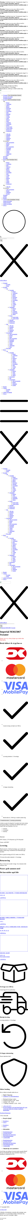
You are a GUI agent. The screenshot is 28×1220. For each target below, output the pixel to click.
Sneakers (11, 330)
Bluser (14, 291)
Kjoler (10, 315)
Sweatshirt (15, 300)
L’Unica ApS (3, 1209)
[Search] (1, 241)
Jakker (14, 294)
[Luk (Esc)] (5, 1218)
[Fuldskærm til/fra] (2, 1218)
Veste (13, 306)
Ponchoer (14, 297)
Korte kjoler (15, 317)
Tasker (11, 342)
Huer (10, 347)
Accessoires (12, 379)
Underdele (11, 307)
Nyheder (5, 283)
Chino (13, 374)
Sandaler (11, 327)
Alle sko (11, 325)
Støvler (11, 328)
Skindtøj (11, 320)
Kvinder (8, 284)
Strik (13, 301)
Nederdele (15, 313)
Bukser (14, 308)
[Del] (4, 1218)
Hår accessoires (13, 338)
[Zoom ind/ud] (0, 1218)
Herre (7, 286)
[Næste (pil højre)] (2, 1219)
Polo (13, 357)
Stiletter (11, 331)
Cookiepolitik (6, 1137)
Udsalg (5, 388)
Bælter (11, 335)
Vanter (11, 344)
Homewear (12, 321)
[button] (14, 431)
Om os (4, 393)
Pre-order (8, 348)
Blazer (14, 296)
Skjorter (14, 298)
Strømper (14, 384)
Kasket (14, 385)
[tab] (5, 820)
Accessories (9, 332)
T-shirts (14, 304)
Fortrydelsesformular (8, 1136)
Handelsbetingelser (7, 1132)
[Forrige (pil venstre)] (0, 1219)
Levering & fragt (7, 1133)
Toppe (14, 303)
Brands (5, 386)
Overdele (11, 290)
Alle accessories (13, 334)
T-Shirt (14, 367)
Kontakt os (5, 1121)
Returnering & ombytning (9, 1134)
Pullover (14, 358)
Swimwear (12, 323)
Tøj (7, 288)
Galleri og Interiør (7, 392)
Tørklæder (11, 345)
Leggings (14, 311)
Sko (7, 324)
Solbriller (11, 341)
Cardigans (14, 293)
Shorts (14, 314)
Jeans (13, 310)
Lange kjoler (15, 318)
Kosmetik (11, 340)
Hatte (10, 337)
